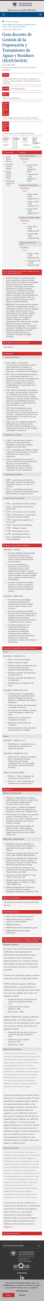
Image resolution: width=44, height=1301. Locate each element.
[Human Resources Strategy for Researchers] (22, 1278)
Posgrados (16, 21)
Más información (22, 1291)
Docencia (8, 21)
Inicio (3, 22)
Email (26, 159)
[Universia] (22, 1273)
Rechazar (22, 1295)
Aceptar (8, 1295)
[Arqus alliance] (21, 1266)
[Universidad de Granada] (22, 4)
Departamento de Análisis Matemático (22, 10)
